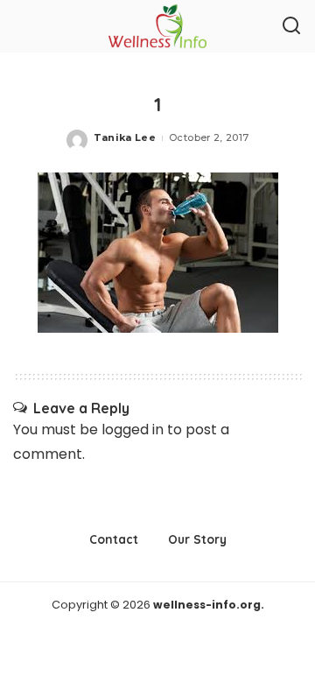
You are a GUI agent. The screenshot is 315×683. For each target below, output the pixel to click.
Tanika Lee (125, 137)
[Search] (291, 26)
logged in (133, 429)
